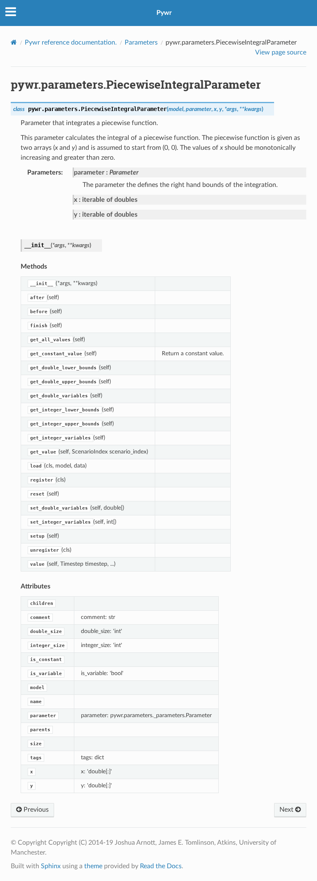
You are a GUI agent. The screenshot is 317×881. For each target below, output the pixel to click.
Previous (35, 809)
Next (287, 809)
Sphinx (51, 866)
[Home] (14, 42)
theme (93, 866)
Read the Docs (161, 866)
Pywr (164, 12)
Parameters (141, 42)
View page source (280, 52)
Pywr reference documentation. (71, 42)
